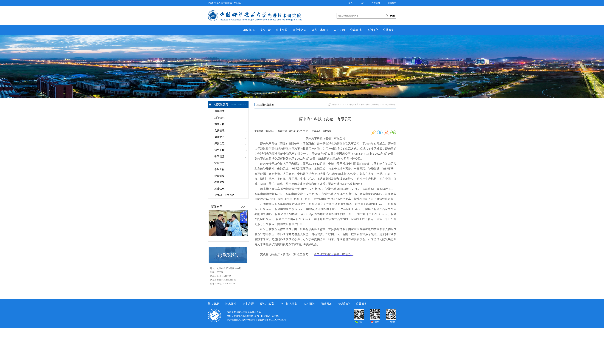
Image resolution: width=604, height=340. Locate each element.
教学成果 (219, 182)
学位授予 (219, 163)
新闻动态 (219, 117)
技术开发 (265, 29)
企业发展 (281, 29)
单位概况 (248, 29)
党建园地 (355, 29)
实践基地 (375, 104)
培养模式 (219, 111)
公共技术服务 (320, 29)
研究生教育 (299, 29)
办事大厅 (376, 3)
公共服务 (388, 29)
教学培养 (365, 104)
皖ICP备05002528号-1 (246, 320)
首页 (350, 3)
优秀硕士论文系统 (224, 195)
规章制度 (219, 175)
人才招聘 (339, 29)
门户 (362, 3)
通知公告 (219, 124)
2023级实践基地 (388, 104)
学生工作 (219, 169)
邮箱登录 (392, 3)
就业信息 (219, 188)
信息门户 (372, 29)
